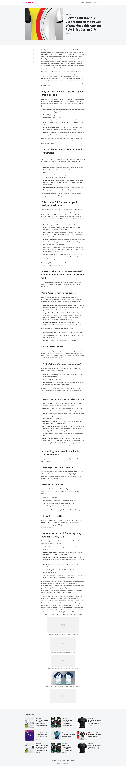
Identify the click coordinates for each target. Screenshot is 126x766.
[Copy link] (34, 62)
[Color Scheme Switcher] (98, 2)
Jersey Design (38, 718)
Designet (29, 2)
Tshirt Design (68, 14)
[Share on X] (34, 54)
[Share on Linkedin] (34, 58)
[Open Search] (100, 2)
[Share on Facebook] (34, 50)
